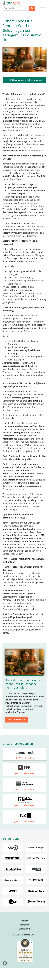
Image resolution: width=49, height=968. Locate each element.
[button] (4, 963)
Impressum (25, 925)
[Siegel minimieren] (31, 942)
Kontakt (24, 921)
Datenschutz (24, 929)
